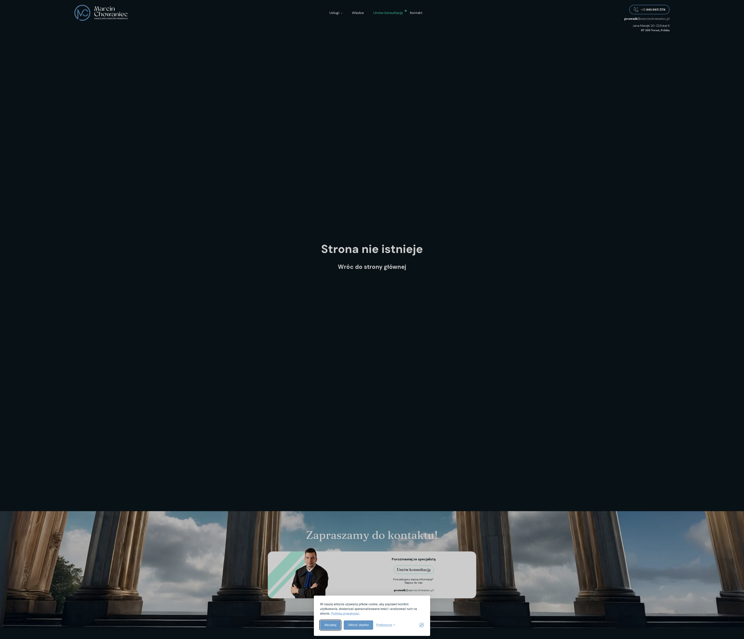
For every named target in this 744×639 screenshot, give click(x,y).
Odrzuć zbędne (358, 625)
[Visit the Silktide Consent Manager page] (421, 625)
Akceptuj (330, 625)
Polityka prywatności (345, 613)
